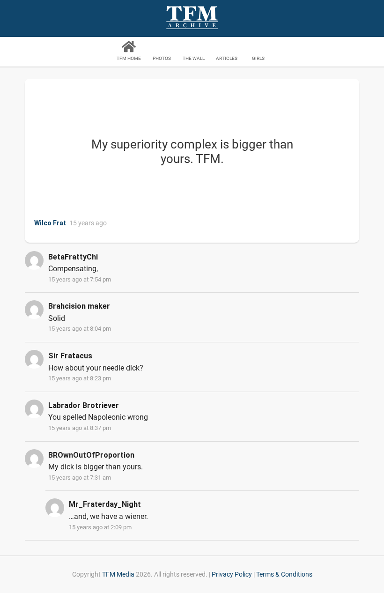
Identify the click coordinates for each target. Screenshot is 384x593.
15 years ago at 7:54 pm (79, 279)
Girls (258, 58)
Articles (226, 58)
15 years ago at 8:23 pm (79, 378)
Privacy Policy (232, 574)
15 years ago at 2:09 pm (100, 527)
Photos (162, 58)
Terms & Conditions (284, 574)
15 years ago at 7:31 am (79, 477)
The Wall (194, 58)
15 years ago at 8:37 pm (79, 427)
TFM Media (118, 574)
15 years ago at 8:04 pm (79, 328)
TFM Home (129, 58)
